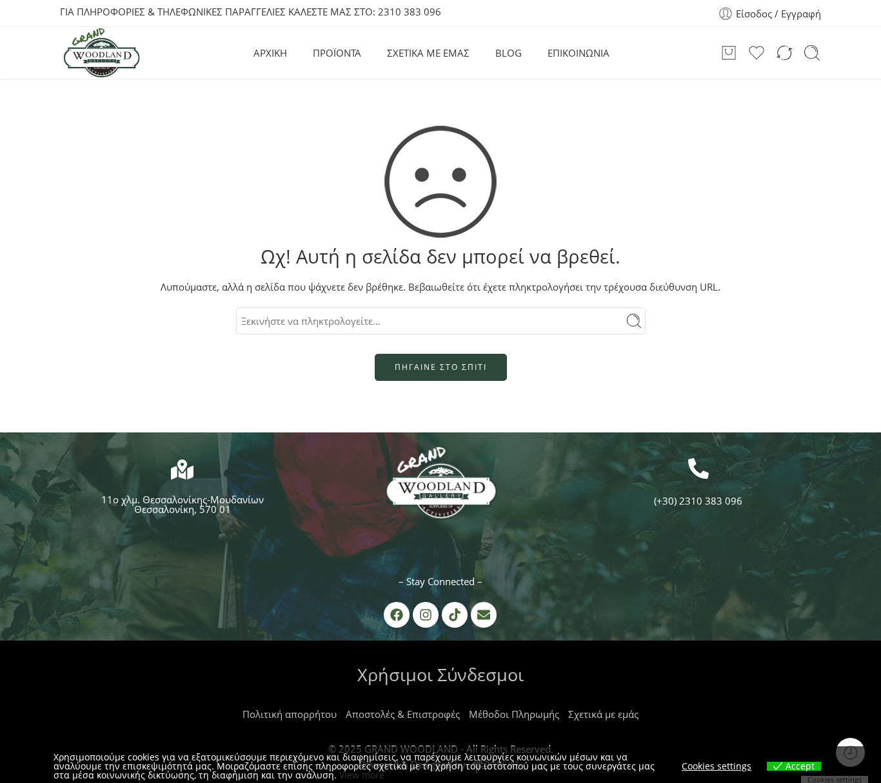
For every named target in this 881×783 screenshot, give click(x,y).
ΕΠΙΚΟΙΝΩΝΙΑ (578, 52)
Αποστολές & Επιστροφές (403, 714)
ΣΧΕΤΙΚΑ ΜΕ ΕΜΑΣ (428, 52)
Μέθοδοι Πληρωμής (514, 714)
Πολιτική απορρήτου (290, 714)
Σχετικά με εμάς (603, 714)
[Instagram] (426, 615)
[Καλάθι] (729, 53)
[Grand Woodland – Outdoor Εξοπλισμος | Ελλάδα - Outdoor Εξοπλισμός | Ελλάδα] (101, 53)
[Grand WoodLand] (440, 485)
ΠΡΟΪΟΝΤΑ (337, 52)
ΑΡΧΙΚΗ (270, 52)
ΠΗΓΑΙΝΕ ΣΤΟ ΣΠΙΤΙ (441, 367)
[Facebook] (397, 615)
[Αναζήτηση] (812, 53)
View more (361, 775)
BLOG (508, 52)
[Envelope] (484, 615)
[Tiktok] (455, 615)
